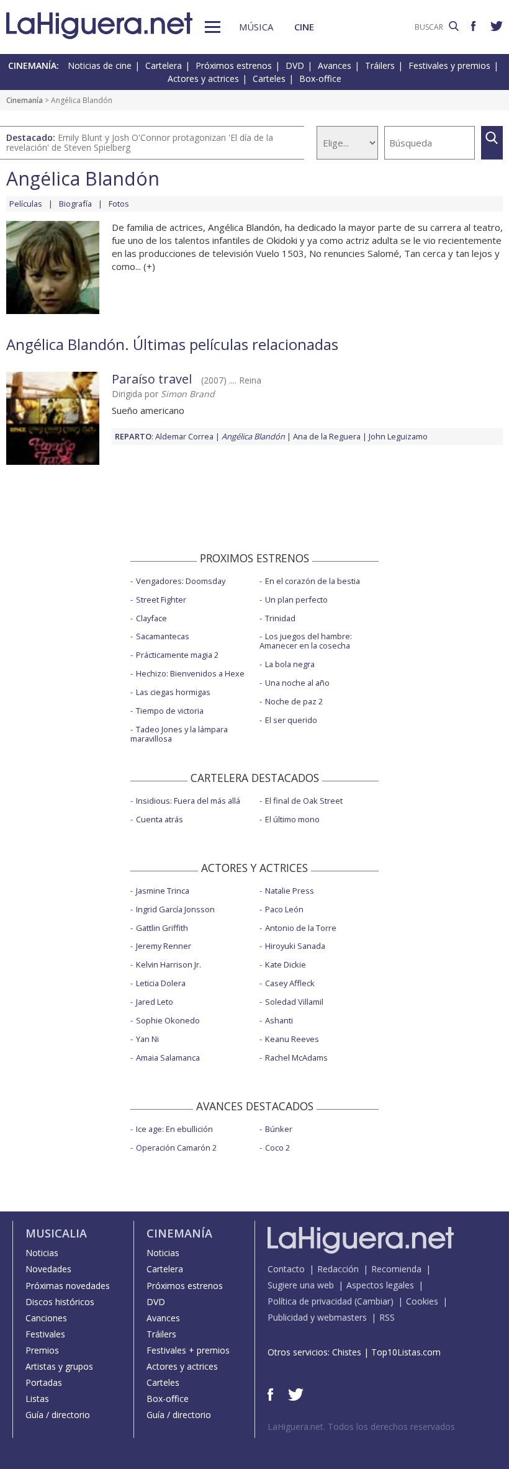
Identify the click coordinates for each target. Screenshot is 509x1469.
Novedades (48, 1269)
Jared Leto (154, 1001)
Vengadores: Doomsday (180, 580)
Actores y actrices (203, 78)
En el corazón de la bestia (312, 580)
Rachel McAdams (296, 1057)
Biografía (75, 203)
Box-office (320, 78)
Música (256, 26)
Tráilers (380, 65)
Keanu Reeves (292, 1038)
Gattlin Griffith (162, 927)
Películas (25, 203)
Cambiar (373, 1301)
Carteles (269, 78)
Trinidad (280, 618)
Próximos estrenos (234, 65)
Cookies (422, 1301)
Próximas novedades (67, 1286)
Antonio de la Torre (300, 927)
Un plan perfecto (296, 599)
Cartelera (163, 65)
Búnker (278, 1128)
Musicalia (56, 1233)
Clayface (151, 618)
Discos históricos (59, 1302)
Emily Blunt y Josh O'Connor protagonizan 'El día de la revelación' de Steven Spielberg (139, 142)
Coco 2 (277, 1147)
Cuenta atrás (159, 819)
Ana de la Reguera (327, 436)
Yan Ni (147, 1038)
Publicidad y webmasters (317, 1317)
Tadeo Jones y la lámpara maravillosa (179, 734)
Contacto (286, 1269)
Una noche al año (297, 682)
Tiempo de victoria (170, 710)
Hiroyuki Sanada (295, 945)
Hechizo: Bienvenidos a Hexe (190, 673)
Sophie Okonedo (168, 1020)
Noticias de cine (100, 65)
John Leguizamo (398, 436)
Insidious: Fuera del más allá (188, 800)
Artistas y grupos (59, 1366)
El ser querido (291, 720)
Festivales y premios (449, 65)
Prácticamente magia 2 (177, 654)
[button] (212, 27)
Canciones (46, 1318)
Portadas (43, 1382)
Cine (304, 26)
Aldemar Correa (184, 436)
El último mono (292, 819)
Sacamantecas (162, 636)
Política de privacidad (310, 1301)
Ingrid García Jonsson (175, 909)
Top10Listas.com (406, 1352)
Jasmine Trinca (162, 890)
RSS (387, 1317)
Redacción (338, 1269)
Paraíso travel (152, 379)
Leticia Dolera (161, 983)
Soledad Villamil (294, 1001)
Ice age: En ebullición (174, 1128)
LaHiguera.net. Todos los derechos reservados (361, 1426)
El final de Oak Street (304, 800)
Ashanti (279, 1020)
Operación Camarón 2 (176, 1147)
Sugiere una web (301, 1285)
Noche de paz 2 (294, 701)
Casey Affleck (290, 983)
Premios (42, 1350)
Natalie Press (289, 890)
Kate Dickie (285, 964)
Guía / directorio (57, 1415)
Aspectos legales (380, 1285)
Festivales (45, 1334)
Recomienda (396, 1269)
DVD (295, 65)
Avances (334, 65)
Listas (37, 1398)
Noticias (41, 1253)
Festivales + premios (188, 1350)
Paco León (284, 909)
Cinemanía (24, 100)
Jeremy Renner (163, 945)
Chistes (346, 1352)
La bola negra (290, 664)
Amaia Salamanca (168, 1057)
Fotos (119, 203)
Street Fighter (161, 599)
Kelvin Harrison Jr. (168, 964)
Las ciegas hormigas (173, 692)
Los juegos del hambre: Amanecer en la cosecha (305, 641)
